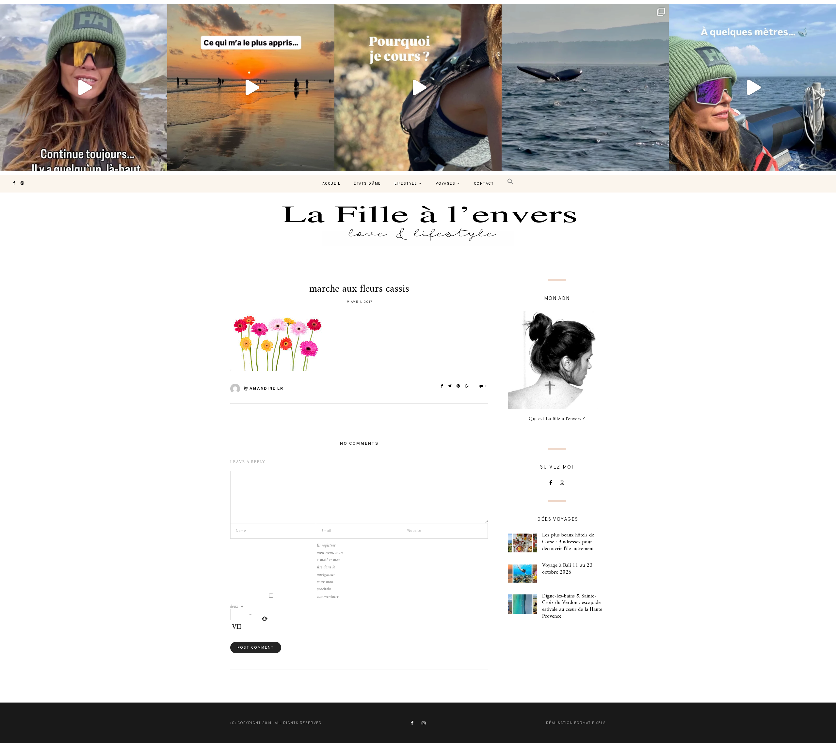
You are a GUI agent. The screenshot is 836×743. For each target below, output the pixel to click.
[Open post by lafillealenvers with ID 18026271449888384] (250, 87)
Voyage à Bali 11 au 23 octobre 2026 (567, 569)
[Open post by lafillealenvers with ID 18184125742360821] (752, 87)
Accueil (331, 183)
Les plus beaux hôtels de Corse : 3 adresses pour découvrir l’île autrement (568, 542)
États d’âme (367, 183)
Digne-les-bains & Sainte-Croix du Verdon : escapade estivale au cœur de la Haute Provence (572, 606)
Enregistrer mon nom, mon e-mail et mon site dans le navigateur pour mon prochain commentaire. (330, 571)
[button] (510, 182)
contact (484, 183)
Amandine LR (266, 388)
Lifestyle (405, 183)
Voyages (446, 183)
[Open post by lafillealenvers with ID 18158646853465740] (585, 87)
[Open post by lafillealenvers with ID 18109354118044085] (83, 87)
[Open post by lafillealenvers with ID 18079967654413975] (418, 87)
